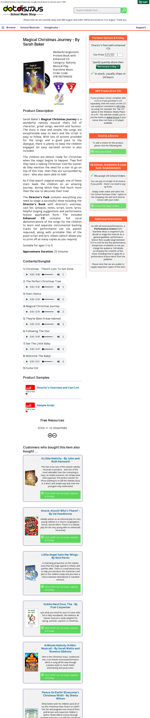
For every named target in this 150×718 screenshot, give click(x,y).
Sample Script (45, 405)
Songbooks (51, 27)
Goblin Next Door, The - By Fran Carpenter (60, 606)
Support (141, 27)
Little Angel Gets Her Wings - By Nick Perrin (60, 556)
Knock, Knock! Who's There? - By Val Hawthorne (60, 512)
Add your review (103, 151)
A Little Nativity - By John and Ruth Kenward (60, 460)
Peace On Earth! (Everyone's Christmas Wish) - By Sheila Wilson (60, 695)
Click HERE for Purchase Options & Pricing (61, 495)
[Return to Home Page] (3, 27)
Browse (11, 27)
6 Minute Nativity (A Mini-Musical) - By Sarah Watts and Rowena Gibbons (60, 648)
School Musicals (30, 27)
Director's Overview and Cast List (58, 387)
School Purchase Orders (107, 205)
